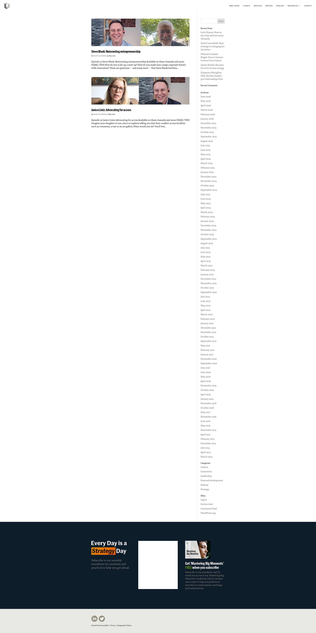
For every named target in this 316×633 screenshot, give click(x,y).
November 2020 (209, 358)
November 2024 (209, 181)
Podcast (280, 6)
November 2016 (208, 416)
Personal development (212, 480)
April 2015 (205, 434)
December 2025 (208, 123)
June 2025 (205, 149)
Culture (204, 467)
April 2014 (206, 452)
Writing (269, 6)
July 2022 (205, 296)
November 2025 (209, 127)
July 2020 (205, 367)
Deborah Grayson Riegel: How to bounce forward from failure (212, 57)
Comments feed (209, 508)
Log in (204, 499)
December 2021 (208, 327)
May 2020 (206, 376)
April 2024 (206, 207)
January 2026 (207, 118)
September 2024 (209, 189)
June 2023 (205, 252)
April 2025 (206, 158)
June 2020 (206, 372)
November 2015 (208, 430)
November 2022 (209, 283)
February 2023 (208, 270)
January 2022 (207, 323)
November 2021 (208, 332)
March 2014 (206, 456)
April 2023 (206, 261)
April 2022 (206, 310)
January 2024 (207, 221)
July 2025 (205, 145)
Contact (308, 6)
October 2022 (207, 287)
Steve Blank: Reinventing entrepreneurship (115, 51)
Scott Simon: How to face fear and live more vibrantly (212, 35)
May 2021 (205, 345)
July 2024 (205, 194)
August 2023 (207, 243)
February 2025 (208, 167)
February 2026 (208, 114)
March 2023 (207, 265)
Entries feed (207, 504)
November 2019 (208, 385)
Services (258, 6)
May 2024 (206, 203)
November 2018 (208, 403)
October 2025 (207, 132)
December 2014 (208, 443)
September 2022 (209, 292)
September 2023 (209, 238)
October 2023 (207, 234)
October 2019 (207, 390)
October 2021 (207, 336)
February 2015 (207, 438)
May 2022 (205, 305)
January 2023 (207, 274)
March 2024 (207, 212)
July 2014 (205, 447)
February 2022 (208, 318)
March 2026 (207, 109)
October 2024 (207, 185)
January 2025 (207, 172)
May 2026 (206, 101)
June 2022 (205, 301)
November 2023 (209, 229)
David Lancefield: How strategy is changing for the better (213, 46)
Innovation (206, 471)
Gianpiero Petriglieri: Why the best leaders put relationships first (212, 76)
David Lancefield (99, 56)
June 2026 (206, 96)
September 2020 (209, 363)
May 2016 (205, 425)
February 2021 (207, 350)
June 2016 (205, 421)
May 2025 (205, 154)
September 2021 (209, 341)
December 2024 (208, 176)
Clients (246, 6)
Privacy (113, 625)
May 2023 (205, 256)
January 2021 (207, 354)
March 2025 (207, 163)
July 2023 (205, 247)
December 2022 (208, 278)
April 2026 (206, 105)
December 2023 (208, 225)
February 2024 (208, 216)
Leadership (206, 476)
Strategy (205, 489)
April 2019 (206, 394)
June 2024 (206, 198)
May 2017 (205, 412)
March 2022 (207, 314)
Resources (293, 6)
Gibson (129, 625)
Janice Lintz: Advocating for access (111, 110)
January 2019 (207, 398)
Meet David (234, 6)
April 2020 (206, 381)
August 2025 (207, 141)
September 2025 (209, 136)
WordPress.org (208, 513)
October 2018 (207, 407)
